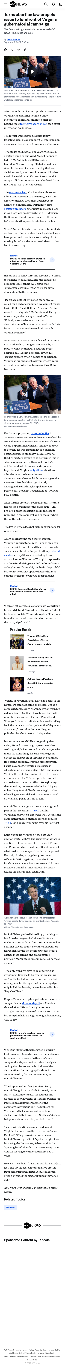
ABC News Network (12, 1350)
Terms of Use (35, 1356)
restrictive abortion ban (33, 123)
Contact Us (32, 1360)
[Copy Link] (25, 49)
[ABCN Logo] (18, 4)
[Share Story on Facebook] (5, 49)
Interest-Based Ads (46, 1353)
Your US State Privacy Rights (47, 1350)
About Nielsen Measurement (16, 1356)
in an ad (34, 810)
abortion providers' (15, 208)
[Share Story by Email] (18, 49)
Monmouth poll (31, 1003)
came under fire (40, 433)
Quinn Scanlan (13, 39)
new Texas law (17, 192)
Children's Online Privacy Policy (22, 1353)
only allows (36, 470)
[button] (5, 4)
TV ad (7, 822)
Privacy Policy (28, 1350)
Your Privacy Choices (51, 1356)
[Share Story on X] (12, 49)
